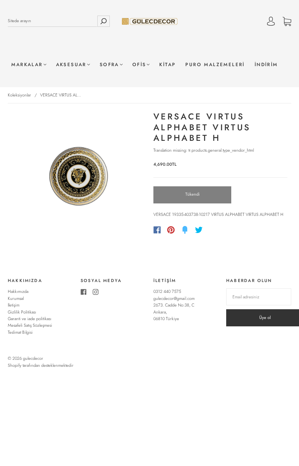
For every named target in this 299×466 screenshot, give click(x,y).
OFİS (139, 65)
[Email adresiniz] (258, 296)
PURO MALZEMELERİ (214, 65)
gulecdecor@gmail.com (174, 298)
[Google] (215, 230)
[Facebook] (157, 230)
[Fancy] (185, 230)
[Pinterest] (171, 230)
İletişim (13, 305)
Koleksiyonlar (19, 95)
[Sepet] (287, 22)
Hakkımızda (18, 291)
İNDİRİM (266, 65)
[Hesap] (271, 22)
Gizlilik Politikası (22, 312)
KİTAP (167, 65)
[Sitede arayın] (52, 21)
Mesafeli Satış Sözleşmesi (30, 325)
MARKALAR (26, 65)
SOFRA (109, 65)
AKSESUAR (71, 65)
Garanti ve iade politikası (29, 318)
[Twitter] (199, 230)
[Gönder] (103, 21)
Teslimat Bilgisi (20, 332)
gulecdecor (33, 358)
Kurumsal (16, 298)
